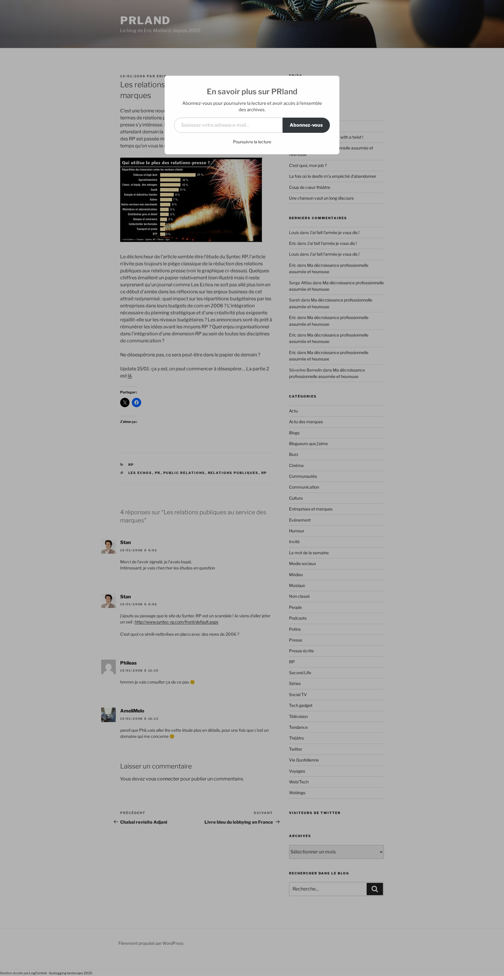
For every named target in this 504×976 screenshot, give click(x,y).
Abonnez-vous (306, 125)
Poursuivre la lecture (252, 141)
